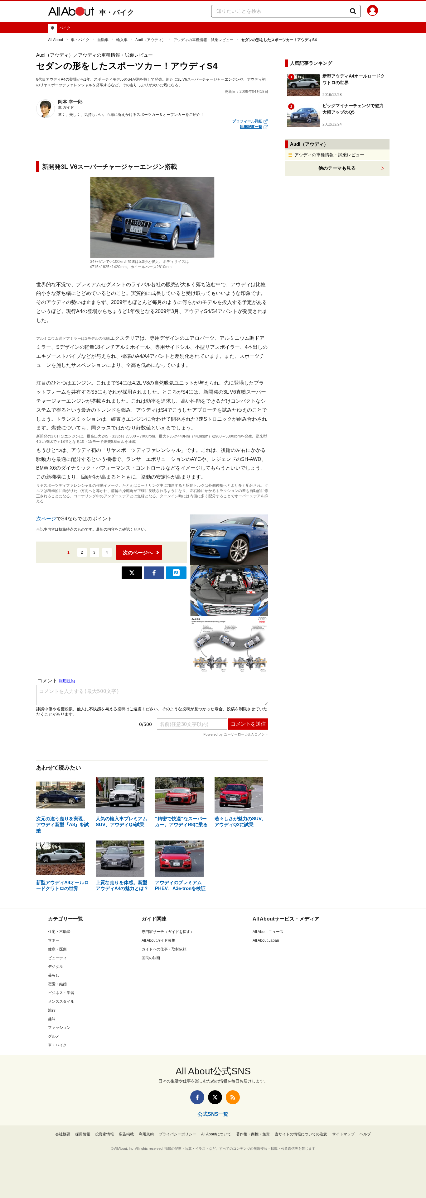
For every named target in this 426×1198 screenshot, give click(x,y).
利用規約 (146, 1134)
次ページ (46, 518)
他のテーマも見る (337, 168)
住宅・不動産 (59, 932)
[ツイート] (132, 572)
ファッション (59, 1027)
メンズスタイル (61, 1001)
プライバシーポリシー (177, 1134)
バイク (64, 28)
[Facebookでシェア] (154, 572)
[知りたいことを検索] (353, 11)
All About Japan (266, 940)
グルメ (53, 1036)
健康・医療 (57, 949)
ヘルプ (365, 1134)
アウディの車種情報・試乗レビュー (203, 40)
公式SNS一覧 (213, 1114)
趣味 (52, 1019)
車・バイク (116, 12)
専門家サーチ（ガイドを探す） (168, 932)
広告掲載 (126, 1134)
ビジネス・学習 (61, 993)
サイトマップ (343, 1134)
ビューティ (57, 958)
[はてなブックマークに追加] (176, 572)
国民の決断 (151, 958)
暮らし (53, 975)
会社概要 (62, 1134)
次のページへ (138, 552)
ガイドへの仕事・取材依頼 (164, 949)
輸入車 (122, 40)
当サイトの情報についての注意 (301, 1134)
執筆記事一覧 (251, 127)
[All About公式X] (215, 1097)
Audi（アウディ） (150, 40)
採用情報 (82, 1134)
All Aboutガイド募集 (158, 940)
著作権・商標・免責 (253, 1134)
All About (55, 40)
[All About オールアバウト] (71, 12)
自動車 (103, 40)
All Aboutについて (216, 1134)
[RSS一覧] (233, 1097)
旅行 (52, 1010)
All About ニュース (268, 932)
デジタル (55, 966)
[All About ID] (372, 11)
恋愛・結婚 (57, 984)
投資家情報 (104, 1134)
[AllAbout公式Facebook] (197, 1097)
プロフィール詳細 (247, 121)
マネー (53, 940)
